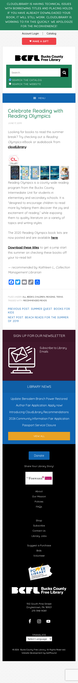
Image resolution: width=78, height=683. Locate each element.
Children (40, 296)
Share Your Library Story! (39, 466)
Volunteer (39, 555)
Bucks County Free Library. (33, 649)
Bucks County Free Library (39, 58)
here (54, 237)
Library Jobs (39, 535)
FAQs (39, 506)
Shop (39, 520)
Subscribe (39, 525)
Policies (39, 501)
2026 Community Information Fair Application (39, 418)
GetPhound (51, 653)
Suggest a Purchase (39, 545)
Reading (50, 296)
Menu (41, 98)
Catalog (51, 33)
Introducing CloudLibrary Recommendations (39, 412)
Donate (39, 455)
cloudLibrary (17, 147)
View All (39, 436)
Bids (39, 550)
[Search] (64, 72)
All (24, 296)
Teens (59, 296)
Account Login (30, 33)
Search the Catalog (27, 79)
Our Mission (39, 496)
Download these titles (23, 247)
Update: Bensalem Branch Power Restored (39, 399)
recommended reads (35, 300)
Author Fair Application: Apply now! (39, 405)
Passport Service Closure (39, 425)
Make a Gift (40, 41)
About (39, 491)
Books (30, 296)
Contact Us (39, 530)
